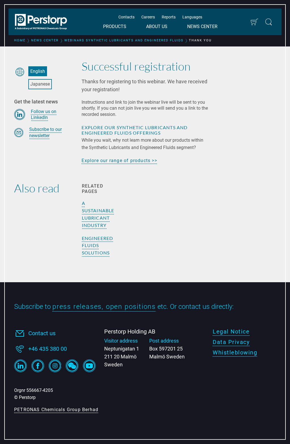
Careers (148, 17)
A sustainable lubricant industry (98, 214)
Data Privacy (231, 342)
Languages (192, 17)
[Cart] (254, 22)
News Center (202, 26)
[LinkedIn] (20, 366)
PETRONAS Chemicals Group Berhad (56, 409)
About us (156, 26)
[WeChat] (72, 366)
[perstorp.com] (44, 22)
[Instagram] (55, 366)
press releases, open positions (104, 307)
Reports (169, 17)
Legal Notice (231, 331)
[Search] (268, 22)
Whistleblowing (235, 352)
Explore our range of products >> (119, 160)
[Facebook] (37, 366)
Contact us (42, 333)
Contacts (126, 17)
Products (114, 26)
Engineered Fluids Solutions (97, 245)
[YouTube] (89, 366)
